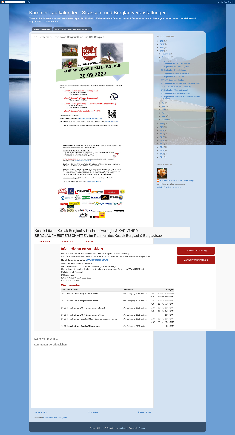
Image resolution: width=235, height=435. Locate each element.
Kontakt (90, 241)
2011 (162, 157)
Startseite (93, 412)
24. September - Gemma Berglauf (174, 90)
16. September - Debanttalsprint (173, 70)
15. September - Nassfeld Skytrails (175, 67)
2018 (162, 134)
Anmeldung (45, 241)
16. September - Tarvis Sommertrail (175, 73)
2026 (162, 41)
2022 (162, 124)
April (164, 113)
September (166, 57)
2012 (162, 154)
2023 (162, 51)
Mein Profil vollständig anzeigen (169, 187)
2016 (162, 140)
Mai (163, 110)
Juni (164, 106)
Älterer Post (144, 412)
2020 (162, 127)
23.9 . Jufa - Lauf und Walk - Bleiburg (176, 87)
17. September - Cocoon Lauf (172, 77)
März (164, 116)
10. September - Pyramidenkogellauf (175, 63)
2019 (162, 131)
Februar (165, 120)
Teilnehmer (67, 241)
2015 (162, 144)
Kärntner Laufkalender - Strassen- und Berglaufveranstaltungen (98, 12)
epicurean (124, 428)
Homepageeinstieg (42, 29)
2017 (162, 137)
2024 (162, 48)
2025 (162, 44)
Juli (163, 103)
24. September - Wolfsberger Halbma (175, 93)
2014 (162, 147)
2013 (162, 150)
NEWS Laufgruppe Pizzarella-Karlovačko (72, 29)
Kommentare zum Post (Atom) (55, 418)
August (165, 61)
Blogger (142, 428)
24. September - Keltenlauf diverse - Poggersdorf (180, 83)
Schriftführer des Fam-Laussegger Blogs (177, 180)
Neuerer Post (41, 412)
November (166, 54)
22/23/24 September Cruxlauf (172, 80)
